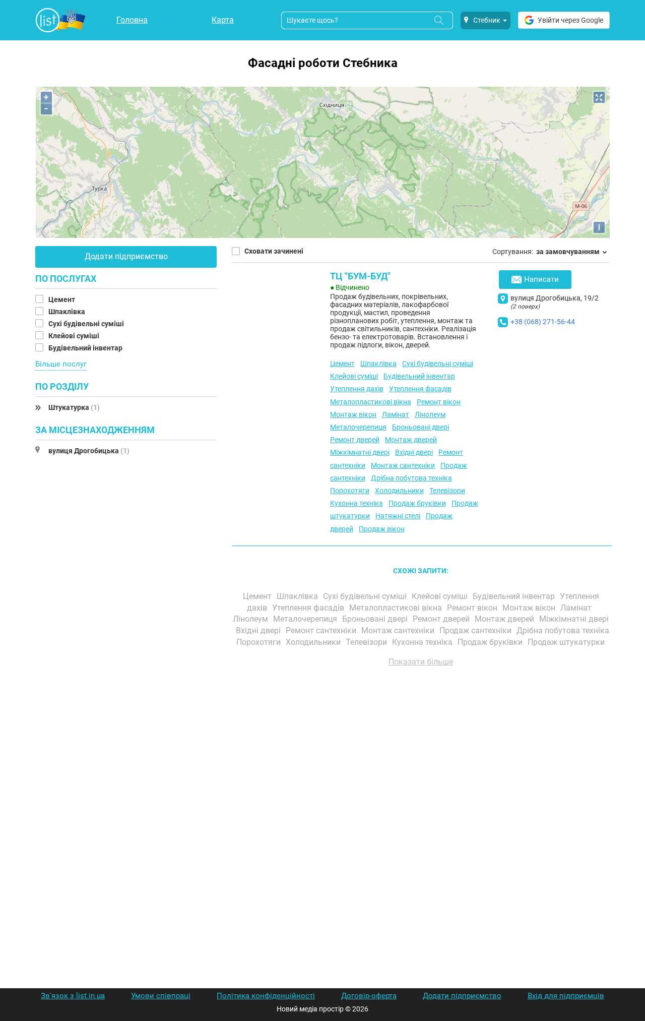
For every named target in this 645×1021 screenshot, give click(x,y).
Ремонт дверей (354, 440)
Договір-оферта (369, 995)
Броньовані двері (420, 427)
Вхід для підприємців (566, 995)
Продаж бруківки (417, 503)
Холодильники (399, 491)
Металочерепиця (358, 427)
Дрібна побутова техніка (411, 478)
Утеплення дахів (356, 389)
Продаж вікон (382, 529)
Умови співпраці (160, 995)
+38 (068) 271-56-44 (542, 322)
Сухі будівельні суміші (86, 324)
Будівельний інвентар (86, 348)
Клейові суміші (74, 336)
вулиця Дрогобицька (89, 451)
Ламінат (395, 414)
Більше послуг (61, 364)
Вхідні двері (414, 452)
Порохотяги (349, 491)
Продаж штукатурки (567, 642)
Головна (132, 20)
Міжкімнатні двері (360, 452)
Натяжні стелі (397, 516)
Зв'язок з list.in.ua (73, 995)
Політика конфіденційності (266, 995)
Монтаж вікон (353, 414)
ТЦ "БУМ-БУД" (360, 276)
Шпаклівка (67, 312)
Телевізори (447, 491)
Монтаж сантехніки (403, 465)
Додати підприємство (126, 256)
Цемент (62, 299)
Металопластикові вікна (370, 402)
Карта (223, 20)
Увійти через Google (570, 20)
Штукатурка (74, 407)
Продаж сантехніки (476, 630)
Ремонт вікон (439, 402)
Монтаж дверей (411, 440)
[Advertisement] (420, 789)
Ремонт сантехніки (322, 630)
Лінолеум (430, 414)
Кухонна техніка (356, 503)
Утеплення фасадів (420, 389)
